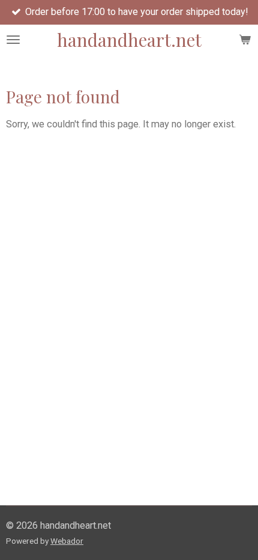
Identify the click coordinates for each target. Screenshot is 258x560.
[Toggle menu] (13, 40)
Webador (66, 541)
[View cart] (245, 40)
